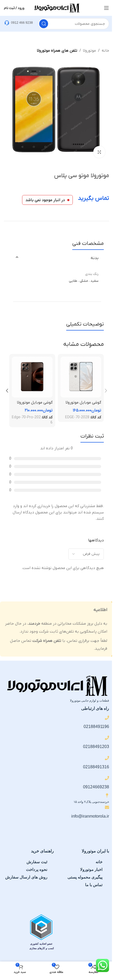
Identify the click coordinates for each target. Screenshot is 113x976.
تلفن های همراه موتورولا (57, 50)
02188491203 (96, 746)
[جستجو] (43, 23)
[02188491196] (107, 718)
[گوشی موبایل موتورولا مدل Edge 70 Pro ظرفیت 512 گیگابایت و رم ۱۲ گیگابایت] (32, 377)
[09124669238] (107, 778)
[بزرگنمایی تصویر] (99, 152)
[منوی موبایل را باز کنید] (106, 8)
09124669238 (96, 787)
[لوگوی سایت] (56, 7)
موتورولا (89, 50)
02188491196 (96, 726)
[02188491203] (107, 738)
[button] (106, 390)
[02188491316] (107, 758)
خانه (105, 50)
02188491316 (96, 767)
